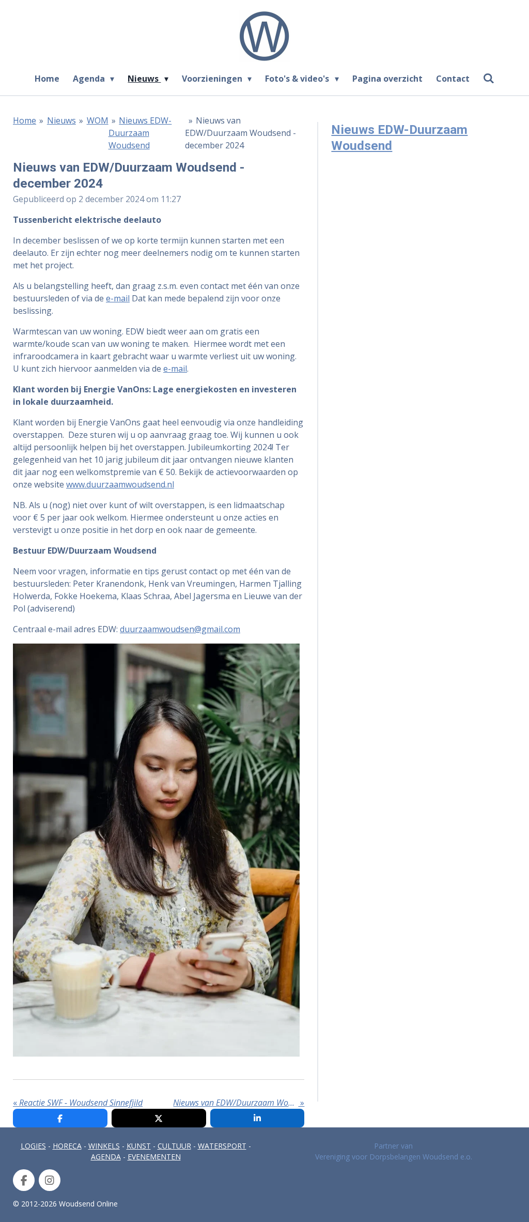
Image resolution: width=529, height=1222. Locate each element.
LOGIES (33, 1146)
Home (24, 120)
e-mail (118, 298)
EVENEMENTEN (154, 1157)
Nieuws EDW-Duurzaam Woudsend (140, 133)
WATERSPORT (222, 1146)
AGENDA (106, 1157)
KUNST (139, 1146)
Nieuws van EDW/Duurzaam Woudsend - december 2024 (240, 133)
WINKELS (104, 1146)
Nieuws (61, 120)
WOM (97, 120)
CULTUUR (174, 1146)
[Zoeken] (488, 78)
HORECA (67, 1146)
